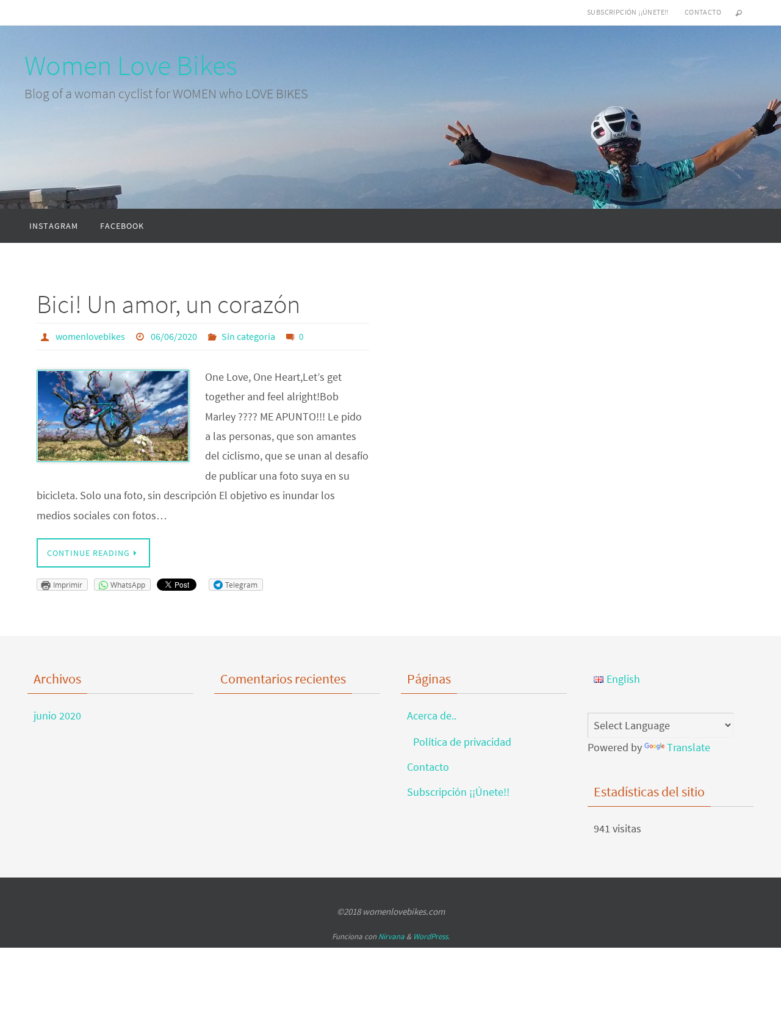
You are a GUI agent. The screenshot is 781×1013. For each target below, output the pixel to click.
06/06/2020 (174, 336)
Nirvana (391, 936)
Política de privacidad (462, 742)
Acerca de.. (431, 715)
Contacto (703, 11)
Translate (688, 747)
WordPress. (431, 936)
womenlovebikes (90, 336)
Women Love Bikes (130, 65)
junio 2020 (57, 715)
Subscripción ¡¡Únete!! (628, 11)
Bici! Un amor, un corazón (168, 304)
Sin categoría (248, 336)
